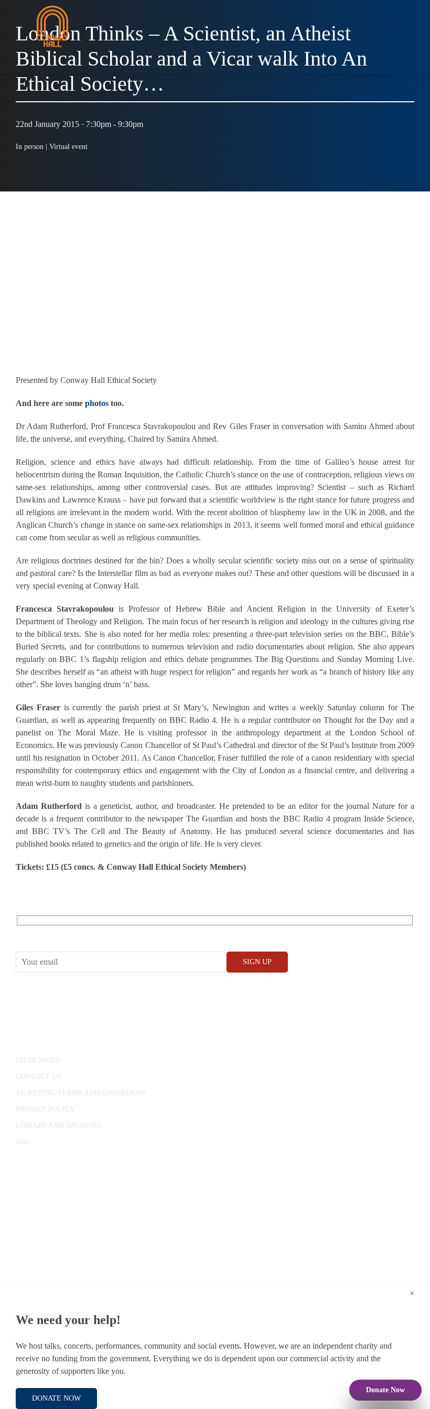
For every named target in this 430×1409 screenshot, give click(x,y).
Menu (395, 63)
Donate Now (385, 1390)
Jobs (22, 1142)
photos (97, 403)
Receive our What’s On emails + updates (97, 932)
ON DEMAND (38, 1060)
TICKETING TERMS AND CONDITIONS (81, 1093)
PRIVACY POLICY (45, 1109)
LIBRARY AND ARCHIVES (59, 1125)
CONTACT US (38, 1077)
